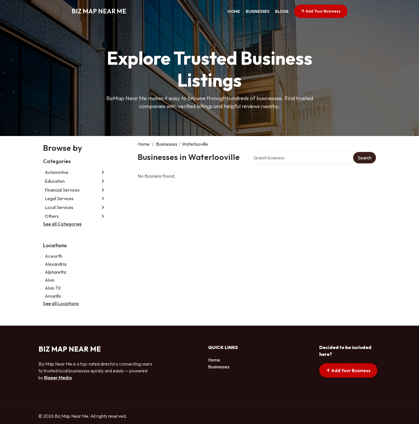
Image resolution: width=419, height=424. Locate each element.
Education (55, 181)
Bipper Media (58, 377)
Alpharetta (55, 272)
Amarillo (53, 296)
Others (52, 216)
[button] (103, 172)
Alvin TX (53, 288)
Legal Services (59, 198)
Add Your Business (323, 11)
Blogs (281, 11)
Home (234, 11)
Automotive (56, 172)
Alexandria (55, 264)
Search (364, 158)
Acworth (53, 256)
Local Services (59, 207)
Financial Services (62, 190)
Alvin (49, 280)
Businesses (257, 11)
